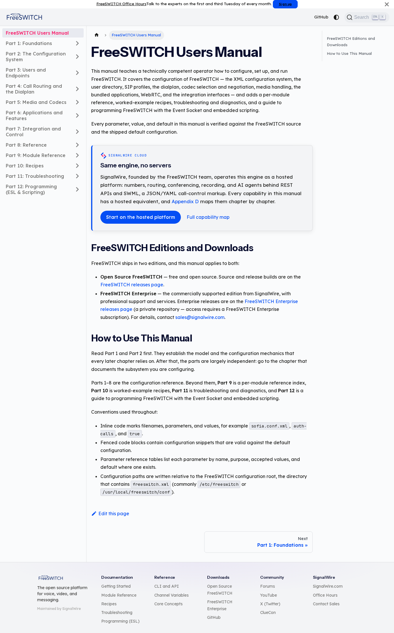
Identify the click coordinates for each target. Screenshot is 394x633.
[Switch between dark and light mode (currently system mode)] (336, 17)
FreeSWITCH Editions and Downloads (351, 41)
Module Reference (118, 595)
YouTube (268, 595)
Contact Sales (326, 603)
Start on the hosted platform (140, 217)
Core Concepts (168, 603)
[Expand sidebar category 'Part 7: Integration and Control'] (77, 131)
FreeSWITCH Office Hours (121, 3)
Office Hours (325, 595)
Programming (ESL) (120, 621)
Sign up (285, 4)
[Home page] (96, 35)
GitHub (321, 17)
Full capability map (208, 217)
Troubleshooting (116, 612)
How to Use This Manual (349, 53)
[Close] (387, 4)
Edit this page (113, 513)
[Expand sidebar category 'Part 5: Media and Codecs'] (77, 102)
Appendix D (185, 201)
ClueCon (268, 612)
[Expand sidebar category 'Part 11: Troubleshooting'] (77, 176)
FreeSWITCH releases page (131, 284)
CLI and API (166, 586)
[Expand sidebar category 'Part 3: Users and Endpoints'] (77, 72)
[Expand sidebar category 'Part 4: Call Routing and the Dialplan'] (77, 88)
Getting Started (116, 586)
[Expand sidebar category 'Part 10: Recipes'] (77, 165)
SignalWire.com (328, 586)
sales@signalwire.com (199, 317)
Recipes (109, 603)
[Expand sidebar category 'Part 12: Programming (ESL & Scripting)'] (77, 189)
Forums (267, 586)
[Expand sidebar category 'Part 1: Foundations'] (77, 43)
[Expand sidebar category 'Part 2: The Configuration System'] (77, 56)
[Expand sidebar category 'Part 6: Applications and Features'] (77, 115)
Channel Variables (171, 595)
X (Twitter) (270, 603)
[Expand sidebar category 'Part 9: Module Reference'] (77, 155)
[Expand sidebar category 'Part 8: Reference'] (77, 145)
